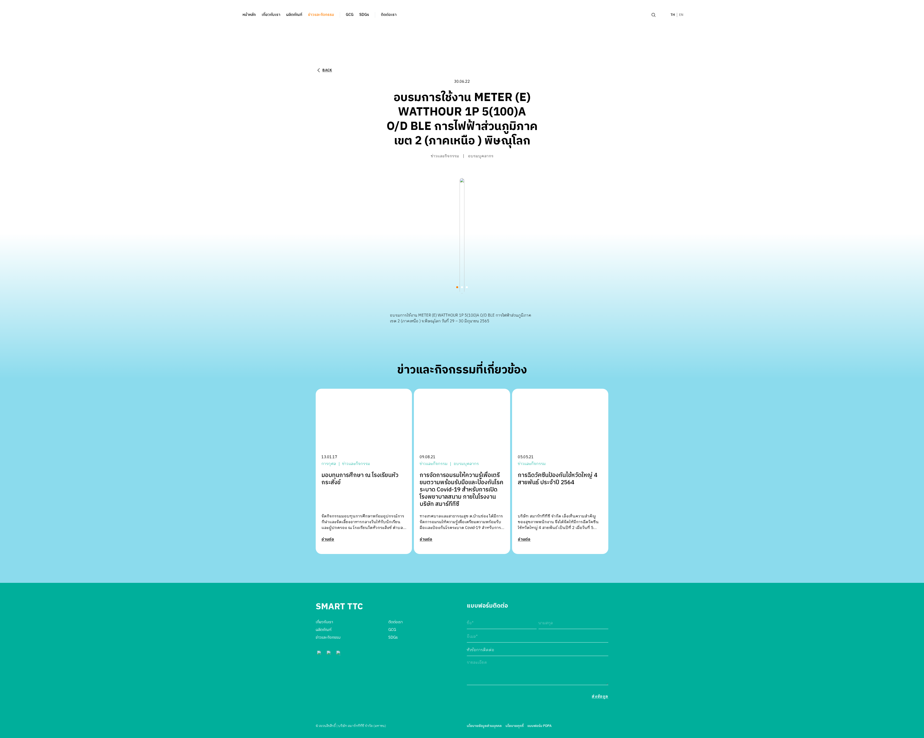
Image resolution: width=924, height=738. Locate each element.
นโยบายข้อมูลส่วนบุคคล (484, 726)
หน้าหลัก (249, 15)
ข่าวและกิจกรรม (321, 15)
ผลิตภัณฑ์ (294, 15)
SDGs (364, 15)
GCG (349, 15)
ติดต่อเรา (389, 15)
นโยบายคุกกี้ (515, 726)
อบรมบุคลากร (481, 156)
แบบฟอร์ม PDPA (539, 726)
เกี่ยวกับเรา (271, 15)
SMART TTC (339, 607)
